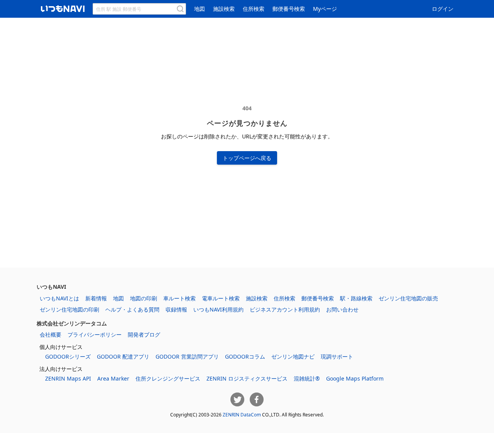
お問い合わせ (342, 309)
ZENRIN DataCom (242, 414)
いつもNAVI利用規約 (218, 309)
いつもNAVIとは (59, 298)
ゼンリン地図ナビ (293, 356)
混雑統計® (307, 378)
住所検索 (253, 8)
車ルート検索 (179, 298)
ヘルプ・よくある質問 (132, 309)
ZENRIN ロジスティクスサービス (247, 378)
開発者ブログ (144, 334)
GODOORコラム (245, 356)
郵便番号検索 (288, 8)
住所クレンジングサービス (167, 378)
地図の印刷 (143, 298)
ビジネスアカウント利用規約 (285, 309)
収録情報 (176, 309)
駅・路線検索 (356, 298)
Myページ (325, 8)
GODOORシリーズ (68, 356)
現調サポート (337, 356)
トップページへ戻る (247, 158)
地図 (199, 8)
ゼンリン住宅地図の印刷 (69, 309)
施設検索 (224, 8)
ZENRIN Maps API (68, 378)
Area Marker (113, 378)
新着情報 (96, 298)
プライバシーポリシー (95, 334)
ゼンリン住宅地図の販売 (408, 298)
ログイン (442, 8)
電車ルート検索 (221, 298)
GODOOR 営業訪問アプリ (187, 356)
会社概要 (50, 334)
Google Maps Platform (355, 378)
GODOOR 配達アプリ (123, 356)
